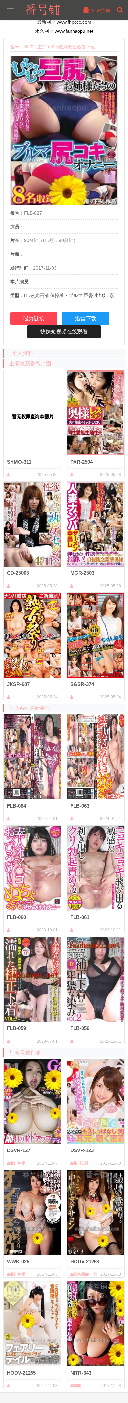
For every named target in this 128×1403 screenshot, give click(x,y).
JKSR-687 (18, 684)
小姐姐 (101, 295)
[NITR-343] (95, 1323)
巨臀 (88, 295)
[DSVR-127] (32, 1101)
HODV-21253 (84, 1261)
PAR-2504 (81, 462)
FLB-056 (79, 1028)
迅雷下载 (85, 318)
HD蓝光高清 (36, 295)
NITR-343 (80, 1373)
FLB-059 (16, 1028)
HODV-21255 (21, 1373)
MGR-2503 (82, 573)
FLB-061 (79, 917)
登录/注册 (99, 10)
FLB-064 (16, 806)
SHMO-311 (19, 462)
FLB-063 (79, 806)
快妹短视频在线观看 (64, 331)
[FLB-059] (32, 979)
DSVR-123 (82, 1150)
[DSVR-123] (95, 1101)
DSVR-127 (18, 1150)
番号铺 (42, 9)
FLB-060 (16, 917)
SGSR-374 (82, 684)
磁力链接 (33, 318)
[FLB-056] (95, 979)
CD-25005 (18, 573)
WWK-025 (18, 1261)
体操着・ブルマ (66, 295)
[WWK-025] (32, 1212)
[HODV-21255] (32, 1323)
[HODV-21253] (95, 1212)
